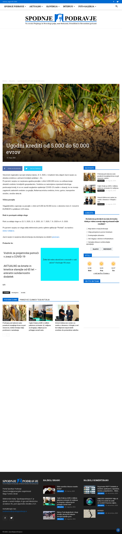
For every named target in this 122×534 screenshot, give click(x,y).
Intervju (68, 6)
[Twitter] (117, 1)
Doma (5, 81)
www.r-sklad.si (8, 231)
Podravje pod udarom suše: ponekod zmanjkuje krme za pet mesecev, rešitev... (108, 176)
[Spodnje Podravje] (61, 19)
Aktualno (35, 6)
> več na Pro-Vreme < (101, 273)
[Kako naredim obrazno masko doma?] (49, 489)
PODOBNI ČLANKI (10, 300)
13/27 (113, 269)
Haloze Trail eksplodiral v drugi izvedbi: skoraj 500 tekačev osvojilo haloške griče (67, 514)
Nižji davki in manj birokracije (98, 229)
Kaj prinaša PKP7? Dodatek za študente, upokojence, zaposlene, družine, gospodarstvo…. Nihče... (108, 489)
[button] (116, 6)
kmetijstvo (15, 292)
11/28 (89, 269)
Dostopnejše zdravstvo (96, 235)
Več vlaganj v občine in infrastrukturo (100, 239)
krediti (23, 292)
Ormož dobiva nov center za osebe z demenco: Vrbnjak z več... (106, 199)
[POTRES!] (90, 514)
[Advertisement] (61, 46)
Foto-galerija (86, 6)
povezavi (55, 237)
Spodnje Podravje (14, 6)
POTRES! (100, 511)
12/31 (101, 269)
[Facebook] (113, 1)
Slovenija (52, 6)
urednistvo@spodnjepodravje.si (15, 511)
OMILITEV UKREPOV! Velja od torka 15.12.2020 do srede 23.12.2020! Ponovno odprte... (107, 501)
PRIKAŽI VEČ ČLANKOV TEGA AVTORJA (35, 300)
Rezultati (107, 249)
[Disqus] (41, 374)
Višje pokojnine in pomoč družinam (100, 232)
